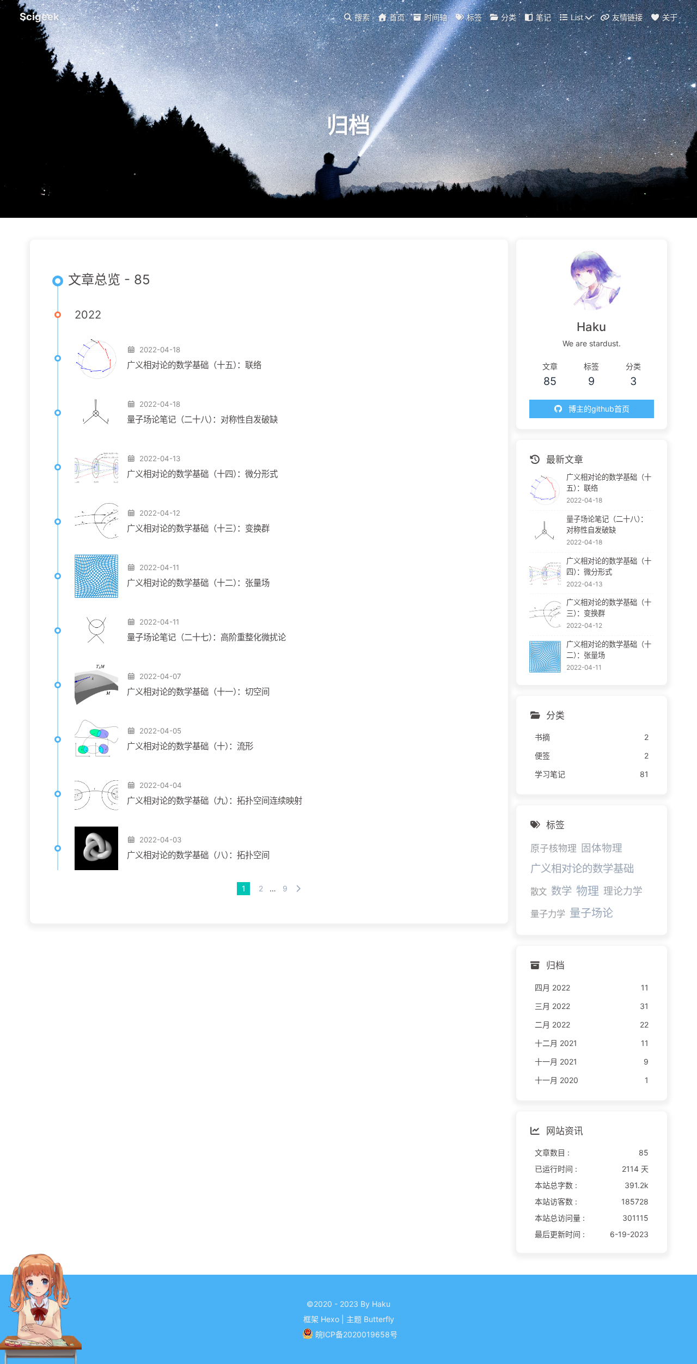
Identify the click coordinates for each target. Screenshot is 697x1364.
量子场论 (591, 913)
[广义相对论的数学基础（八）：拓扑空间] (96, 848)
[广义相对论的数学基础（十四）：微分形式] (96, 467)
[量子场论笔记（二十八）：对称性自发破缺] (96, 413)
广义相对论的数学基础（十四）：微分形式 (202, 474)
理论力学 (623, 891)
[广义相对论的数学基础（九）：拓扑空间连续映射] (96, 794)
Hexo (330, 1319)
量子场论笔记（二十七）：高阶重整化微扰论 (206, 637)
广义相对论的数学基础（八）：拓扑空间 (198, 855)
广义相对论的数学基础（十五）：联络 (194, 365)
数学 (561, 890)
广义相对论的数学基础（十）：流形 (190, 746)
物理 (587, 890)
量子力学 (547, 913)
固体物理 (601, 848)
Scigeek (39, 16)
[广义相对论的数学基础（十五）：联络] (96, 358)
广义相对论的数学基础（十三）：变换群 (198, 528)
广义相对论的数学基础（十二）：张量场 (198, 583)
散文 (538, 891)
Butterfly (379, 1319)
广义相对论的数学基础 (582, 868)
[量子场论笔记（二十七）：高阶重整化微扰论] (96, 630)
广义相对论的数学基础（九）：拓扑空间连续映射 (214, 801)
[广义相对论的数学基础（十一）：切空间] (96, 685)
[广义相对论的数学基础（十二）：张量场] (96, 576)
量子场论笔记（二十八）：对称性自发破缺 (202, 419)
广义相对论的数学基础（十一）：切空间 (198, 692)
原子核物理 (553, 848)
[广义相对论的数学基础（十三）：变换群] (96, 521)
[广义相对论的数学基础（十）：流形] (96, 739)
